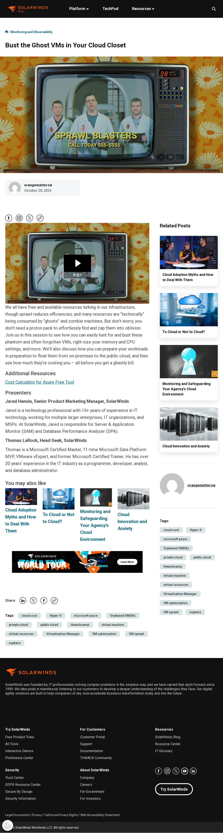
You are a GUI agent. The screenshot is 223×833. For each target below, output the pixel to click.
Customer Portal (92, 737)
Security (12, 770)
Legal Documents (17, 815)
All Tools (12, 744)
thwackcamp (80, 624)
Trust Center (14, 778)
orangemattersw (38, 185)
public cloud (49, 624)
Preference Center (19, 758)
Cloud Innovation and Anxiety (132, 521)
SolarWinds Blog (167, 737)
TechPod (110, 8)
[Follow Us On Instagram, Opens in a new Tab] (19, 220)
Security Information (20, 798)
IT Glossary (163, 751)
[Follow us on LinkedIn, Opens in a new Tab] (193, 771)
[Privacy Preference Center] (7, 825)
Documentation (91, 751)
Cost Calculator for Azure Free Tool (39, 382)
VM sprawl (136, 634)
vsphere (14, 643)
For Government (92, 792)
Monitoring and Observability (31, 32)
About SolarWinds (94, 770)
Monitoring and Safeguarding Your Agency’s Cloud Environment (95, 525)
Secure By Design (18, 792)
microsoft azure (86, 615)
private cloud (18, 624)
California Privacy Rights (61, 815)
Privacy (37, 815)
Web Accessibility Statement (100, 815)
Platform (77, 8)
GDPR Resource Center (23, 785)
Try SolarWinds (17, 729)
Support (86, 744)
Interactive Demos (19, 751)
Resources (142, 8)
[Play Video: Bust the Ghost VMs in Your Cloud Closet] (77, 263)
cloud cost (29, 615)
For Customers (92, 729)
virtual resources (21, 634)
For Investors (90, 798)
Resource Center (168, 744)
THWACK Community (96, 758)
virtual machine (113, 624)
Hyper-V (55, 615)
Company (87, 778)
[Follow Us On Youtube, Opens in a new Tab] (184, 771)
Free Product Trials (19, 737)
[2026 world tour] (77, 561)
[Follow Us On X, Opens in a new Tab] (29, 220)
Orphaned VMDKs (123, 615)
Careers (86, 785)
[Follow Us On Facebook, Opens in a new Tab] (8, 220)
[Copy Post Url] (40, 220)
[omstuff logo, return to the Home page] (28, 9)
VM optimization (104, 634)
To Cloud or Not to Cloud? (183, 332)
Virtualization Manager (63, 634)
